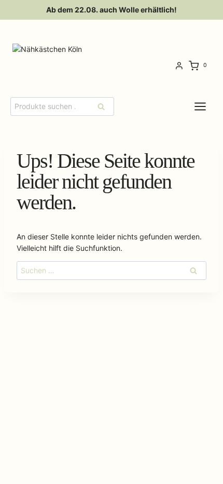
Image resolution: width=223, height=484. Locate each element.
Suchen (104, 106)
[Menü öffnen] (208, 106)
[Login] (179, 66)
